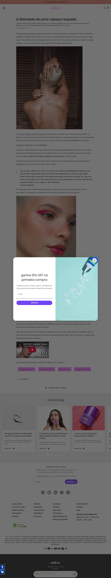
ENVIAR (34, 303)
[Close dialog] (94, 260)
